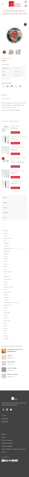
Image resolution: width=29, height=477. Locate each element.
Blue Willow (6, 243)
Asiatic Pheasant (8, 238)
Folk (5, 274)
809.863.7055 (5, 421)
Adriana (6, 233)
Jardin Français (7, 292)
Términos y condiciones (7, 440)
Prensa (3, 437)
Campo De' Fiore (8, 248)
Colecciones (5, 230)
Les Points (6, 297)
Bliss (5, 240)
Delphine (6, 258)
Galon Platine (7, 276)
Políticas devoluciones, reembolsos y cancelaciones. (14, 449)
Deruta (5, 261)
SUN (5, 333)
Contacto (4, 452)
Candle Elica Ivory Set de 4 (18, 170)
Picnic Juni (6, 318)
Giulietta (6, 282)
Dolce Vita (6, 264)
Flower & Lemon (8, 271)
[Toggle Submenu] (24, 197)
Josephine (6, 294)
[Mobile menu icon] (2, 4)
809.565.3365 (5, 418)
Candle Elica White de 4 (17, 147)
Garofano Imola (7, 279)
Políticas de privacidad (7, 443)
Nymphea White (8, 305)
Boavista (6, 246)
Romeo (5, 323)
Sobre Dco (4, 434)
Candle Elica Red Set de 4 (18, 181)
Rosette (6, 328)
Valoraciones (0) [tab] (6, 98)
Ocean (5, 307)
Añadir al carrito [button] (15, 132)
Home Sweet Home (8, 287)
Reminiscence (7, 320)
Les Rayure (6, 300)
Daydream (6, 253)
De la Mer (6, 256)
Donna (5, 266)
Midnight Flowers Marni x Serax (11, 302)
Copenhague (7, 251)
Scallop (5, 330)
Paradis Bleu (7, 312)
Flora (5, 269)
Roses (5, 325)
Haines (5, 284)
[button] (25, 24)
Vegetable (6, 338)
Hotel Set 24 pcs (15, 126)
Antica (5, 235)
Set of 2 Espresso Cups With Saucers (18, 159)
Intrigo (5, 289)
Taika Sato (6, 336)
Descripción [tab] (4, 95)
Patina (5, 315)
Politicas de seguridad (7, 446)
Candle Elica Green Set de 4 (18, 136)
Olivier (5, 310)
